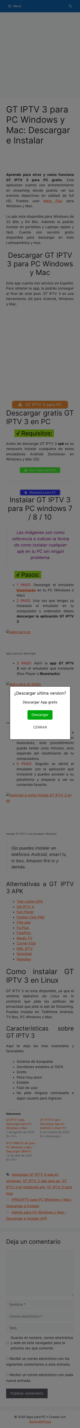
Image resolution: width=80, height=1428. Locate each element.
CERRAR (40, 727)
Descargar (40, 715)
